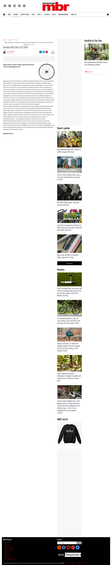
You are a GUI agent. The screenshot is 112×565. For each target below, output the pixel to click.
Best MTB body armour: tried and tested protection (68, 203)
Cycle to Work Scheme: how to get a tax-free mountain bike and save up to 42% (69, 177)
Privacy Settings (83, 563)
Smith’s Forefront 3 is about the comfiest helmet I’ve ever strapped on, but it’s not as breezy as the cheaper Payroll (68, 347)
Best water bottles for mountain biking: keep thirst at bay (67, 256)
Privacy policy (76, 563)
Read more (69, 263)
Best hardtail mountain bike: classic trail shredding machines (95, 63)
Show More (90, 72)
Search (79, 543)
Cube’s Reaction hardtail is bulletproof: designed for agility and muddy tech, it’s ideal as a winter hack (69, 377)
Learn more (32, 44)
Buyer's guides (63, 128)
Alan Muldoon (11, 51)
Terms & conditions (69, 563)
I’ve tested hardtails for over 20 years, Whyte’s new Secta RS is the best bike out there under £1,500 (68, 320)
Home (4, 40)
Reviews (10, 40)
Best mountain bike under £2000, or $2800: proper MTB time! (69, 150)
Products (16, 40)
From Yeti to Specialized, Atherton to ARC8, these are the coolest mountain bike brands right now (69, 227)
